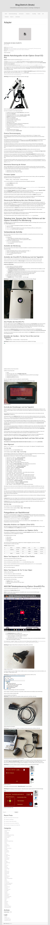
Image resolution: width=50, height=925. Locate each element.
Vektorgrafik (7, 897)
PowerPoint (7, 882)
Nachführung (40, 65)
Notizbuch (7, 16)
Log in (6, 916)
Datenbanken (7, 845)
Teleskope (7, 895)
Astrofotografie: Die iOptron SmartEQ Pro (13, 43)
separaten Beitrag (34, 441)
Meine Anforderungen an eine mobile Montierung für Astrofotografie (20, 48)
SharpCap (21, 562)
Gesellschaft (7, 857)
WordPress (7, 904)
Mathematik (7, 871)
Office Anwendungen (8, 878)
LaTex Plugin (7, 868)
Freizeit (6, 856)
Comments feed (8, 919)
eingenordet (25, 62)
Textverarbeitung (8, 896)
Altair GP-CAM (9, 227)
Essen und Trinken (8, 848)
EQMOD (17, 637)
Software (6, 888)
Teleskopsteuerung (37, 48)
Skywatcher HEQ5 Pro (26, 59)
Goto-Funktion (15, 446)
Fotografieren (7, 855)
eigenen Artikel (30, 215)
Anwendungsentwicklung (9, 835)
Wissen (6, 902)
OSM (6, 879)
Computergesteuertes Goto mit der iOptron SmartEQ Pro (18, 49)
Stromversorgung (18, 125)
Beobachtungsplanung (9, 841)
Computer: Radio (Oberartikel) (10, 821)
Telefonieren (7, 894)
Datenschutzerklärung (13, 13)
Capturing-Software (26, 65)
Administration (7, 830)
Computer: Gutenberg (9, 819)
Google (6, 861)
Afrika (6, 831)
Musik (6, 874)
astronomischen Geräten (12, 61)
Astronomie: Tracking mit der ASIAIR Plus (12, 825)
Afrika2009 (7, 832)
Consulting (34, 13)
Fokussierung (32, 65)
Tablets (6, 892)
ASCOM (31, 588)
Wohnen (6, 903)
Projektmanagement (8, 883)
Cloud (6, 843)
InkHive (10, 923)
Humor (6, 866)
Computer (28, 13)
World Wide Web (8, 907)
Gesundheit (7, 859)
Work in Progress (8, 906)
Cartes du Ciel (16, 203)
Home (6, 13)
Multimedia (7, 873)
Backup (6, 839)
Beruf (6, 842)
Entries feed (7, 917)
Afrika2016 (7, 833)
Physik (6, 880)
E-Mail (6, 847)
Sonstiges (7, 890)
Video (6, 898)
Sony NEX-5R (9, 225)
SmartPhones (7, 886)
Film (5, 853)
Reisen (11, 16)
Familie (39, 13)
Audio (6, 838)
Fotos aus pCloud (10, 50)
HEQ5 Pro (22, 72)
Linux (6, 869)
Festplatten (7, 851)
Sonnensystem (7, 889)
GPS (5, 863)
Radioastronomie (8, 884)
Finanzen (6, 854)
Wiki (5, 900)
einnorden (10, 241)
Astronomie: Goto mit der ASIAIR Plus (12, 823)
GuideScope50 (9, 229)
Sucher (6, 891)
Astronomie (21, 13)
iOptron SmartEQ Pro (22, 588)
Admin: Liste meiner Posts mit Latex (11, 817)
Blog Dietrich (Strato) (25, 4)
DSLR (21, 65)
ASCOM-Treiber (34, 204)
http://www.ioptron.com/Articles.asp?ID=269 (31, 187)
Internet (6, 867)
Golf (43, 13)
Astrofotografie (8, 836)
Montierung (7, 872)
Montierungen (10, 47)
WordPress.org (7, 920)
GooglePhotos (7, 862)
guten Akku (8, 161)
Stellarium (21, 203)
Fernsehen (7, 850)
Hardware (6, 865)
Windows (6, 901)
